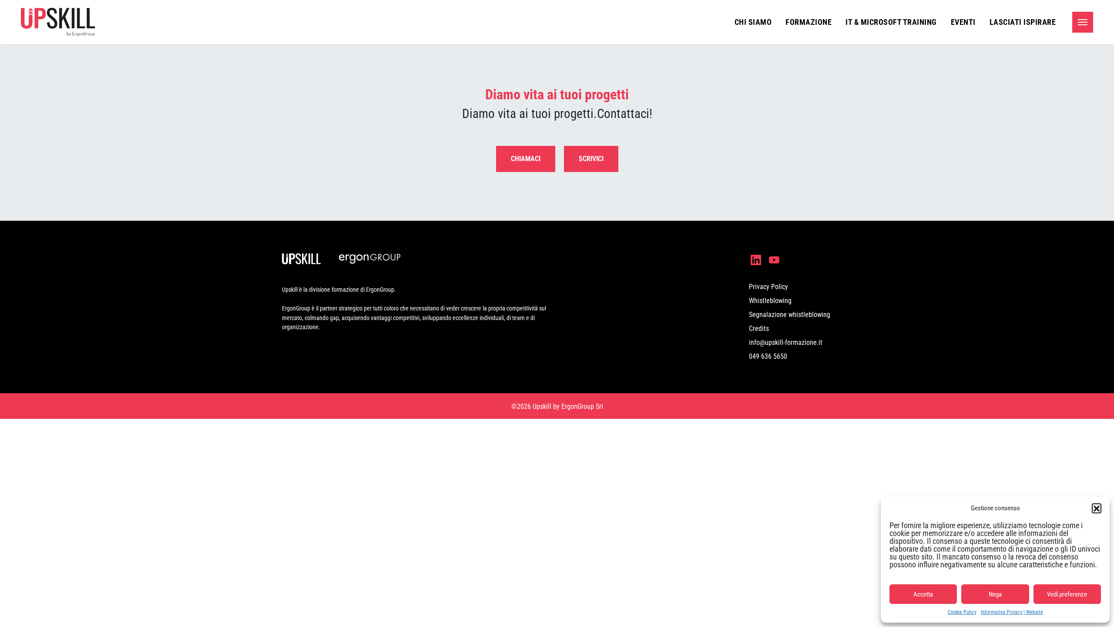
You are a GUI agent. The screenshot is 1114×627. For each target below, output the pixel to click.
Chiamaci (525, 159)
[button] (1096, 508)
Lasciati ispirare (1023, 22)
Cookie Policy (962, 612)
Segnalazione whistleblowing (789, 314)
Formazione (808, 22)
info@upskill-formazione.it (785, 342)
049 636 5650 (768, 356)
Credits (759, 328)
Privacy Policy (768, 287)
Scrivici (591, 159)
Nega (995, 594)
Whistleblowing (770, 301)
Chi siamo (753, 22)
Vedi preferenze (1067, 594)
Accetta (923, 594)
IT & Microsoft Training (891, 22)
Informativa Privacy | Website (1012, 612)
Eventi (963, 22)
